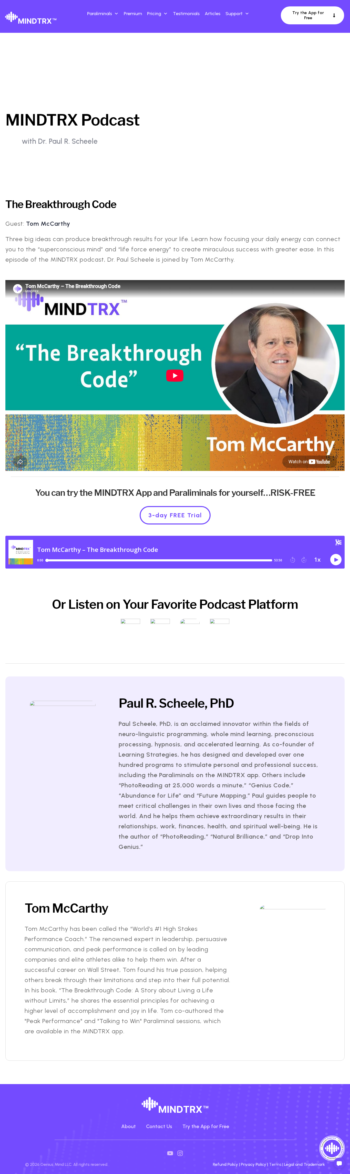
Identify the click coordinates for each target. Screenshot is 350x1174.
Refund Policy (225, 1164)
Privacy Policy (253, 1164)
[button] (339, 1163)
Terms (275, 1164)
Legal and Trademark (304, 1164)
